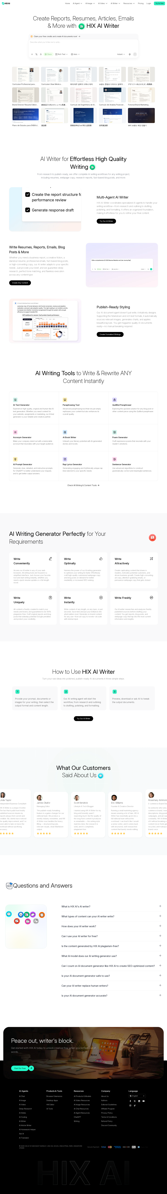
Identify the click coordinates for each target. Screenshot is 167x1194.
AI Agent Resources (82, 1113)
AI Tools (49, 1109)
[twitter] (135, 1101)
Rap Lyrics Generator (72, 464)
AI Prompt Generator (22, 464)
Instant (119, 54)
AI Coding (23, 1117)
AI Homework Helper (27, 1129)
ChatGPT (77, 1117)
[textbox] (83, 46)
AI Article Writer (25, 1125)
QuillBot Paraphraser (121, 405)
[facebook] (130, 1101)
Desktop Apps (52, 1100)
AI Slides (22, 1113)
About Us (105, 1096)
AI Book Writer (69, 437)
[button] (111, 906)
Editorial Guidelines (109, 1105)
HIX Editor (50, 1105)
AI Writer (22, 1121)
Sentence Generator (121, 464)
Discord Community (109, 1125)
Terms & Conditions (109, 1117)
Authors (104, 1100)
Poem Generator (120, 437)
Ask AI (21, 1134)
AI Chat (22, 1096)
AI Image (22, 1100)
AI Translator (24, 1138)
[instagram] (130, 1105)
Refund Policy (106, 1121)
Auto (75, 54)
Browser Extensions (54, 1096)
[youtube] (143, 1101)
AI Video (22, 1105)
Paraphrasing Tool (71, 405)
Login (148, 3)
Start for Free (20, 1068)
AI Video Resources (82, 1100)
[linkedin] (139, 1101)
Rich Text (61, 54)
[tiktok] (135, 1105)
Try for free (159, 3)
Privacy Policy (107, 1113)
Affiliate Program (108, 1109)
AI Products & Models (82, 1096)
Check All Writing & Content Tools (82, 485)
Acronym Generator (22, 437)
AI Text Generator (21, 405)
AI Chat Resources (81, 1109)
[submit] (135, 54)
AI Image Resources (82, 1105)
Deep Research (25, 1109)
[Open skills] (41, 54)
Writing (76, 1121)
